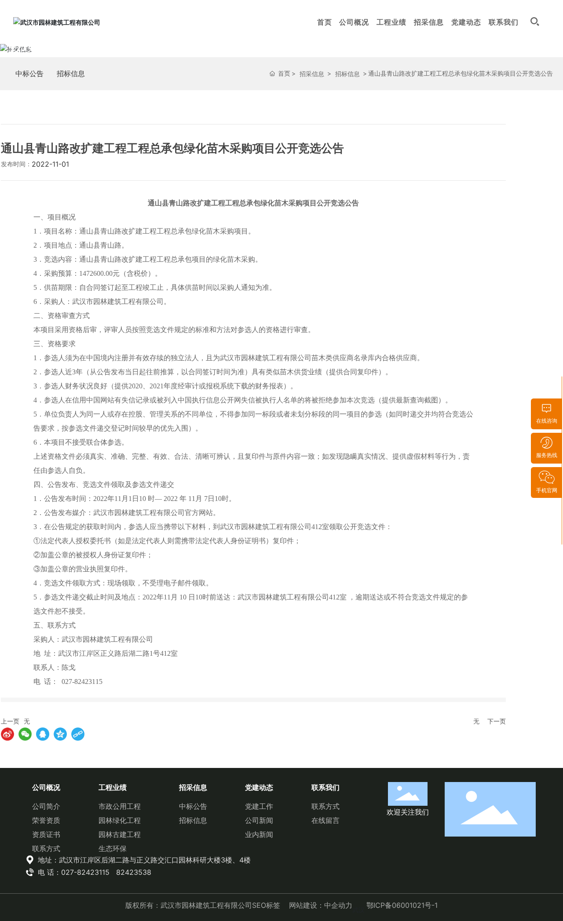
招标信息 (71, 73)
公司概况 (354, 22)
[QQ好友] (42, 734)
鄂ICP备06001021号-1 (402, 905)
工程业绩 (391, 22)
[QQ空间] (60, 734)
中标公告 (29, 73)
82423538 (133, 872)
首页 (324, 22)
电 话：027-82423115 (73, 872)
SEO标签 (266, 905)
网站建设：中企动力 (320, 905)
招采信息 (429, 22)
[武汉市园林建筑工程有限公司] (56, 22)
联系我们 (504, 22)
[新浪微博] (7, 734)
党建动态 (466, 22)
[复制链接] (77, 734)
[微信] (25, 734)
